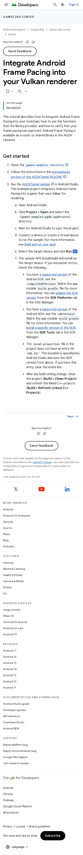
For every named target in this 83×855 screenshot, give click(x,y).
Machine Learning (14, 569)
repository (45, 165)
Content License (42, 462)
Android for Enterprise (16, 515)
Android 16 (10, 656)
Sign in (73, 4)
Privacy (7, 587)
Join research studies (16, 763)
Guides (12, 34)
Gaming (8, 562)
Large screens (11, 609)
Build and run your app (39, 244)
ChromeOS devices (15, 622)
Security (8, 521)
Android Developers (14, 29)
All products (11, 812)
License (20, 826)
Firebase (8, 800)
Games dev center (18, 17)
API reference (11, 716)
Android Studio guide (16, 704)
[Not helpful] (33, 42)
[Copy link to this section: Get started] (33, 156)
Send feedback (20, 51)
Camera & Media (13, 581)
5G (5, 593)
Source (7, 528)
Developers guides (14, 710)
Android (8, 509)
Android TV (10, 634)
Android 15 (9, 663)
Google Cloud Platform (17, 806)
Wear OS (8, 616)
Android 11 (9, 687)
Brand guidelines (39, 826)
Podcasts (8, 546)
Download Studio (13, 722)
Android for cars (13, 628)
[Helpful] (27, 42)
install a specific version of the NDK (51, 328)
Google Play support (15, 757)
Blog (5, 540)
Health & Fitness (12, 575)
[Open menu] (6, 4)
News (6, 534)
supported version (54, 275)
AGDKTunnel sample (36, 184)
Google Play (37, 29)
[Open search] (55, 4)
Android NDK (11, 728)
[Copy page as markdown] (20, 91)
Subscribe (53, 836)
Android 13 (9, 675)
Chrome (8, 794)
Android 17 (9, 650)
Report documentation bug (19, 751)
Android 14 (10, 669)
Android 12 (9, 681)
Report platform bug (15, 744)
